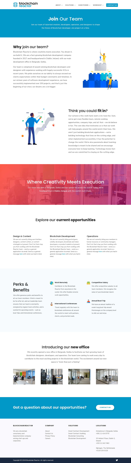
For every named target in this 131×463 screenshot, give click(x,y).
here (21, 254)
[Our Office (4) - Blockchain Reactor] (107, 384)
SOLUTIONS (69, 5)
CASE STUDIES (83, 5)
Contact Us (49, 434)
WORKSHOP (97, 5)
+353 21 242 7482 (102, 443)
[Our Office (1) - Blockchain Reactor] (24, 384)
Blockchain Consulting (76, 436)
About (47, 431)
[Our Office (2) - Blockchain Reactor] (52, 384)
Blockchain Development (77, 438)
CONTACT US (112, 5)
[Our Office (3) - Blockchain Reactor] (79, 384)
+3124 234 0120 (102, 451)
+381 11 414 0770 (102, 434)
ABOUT (58, 5)
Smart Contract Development (78, 431)
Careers (47, 438)
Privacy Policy (50, 436)
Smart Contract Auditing (77, 434)
